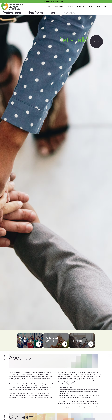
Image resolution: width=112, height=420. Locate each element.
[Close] (38, 344)
